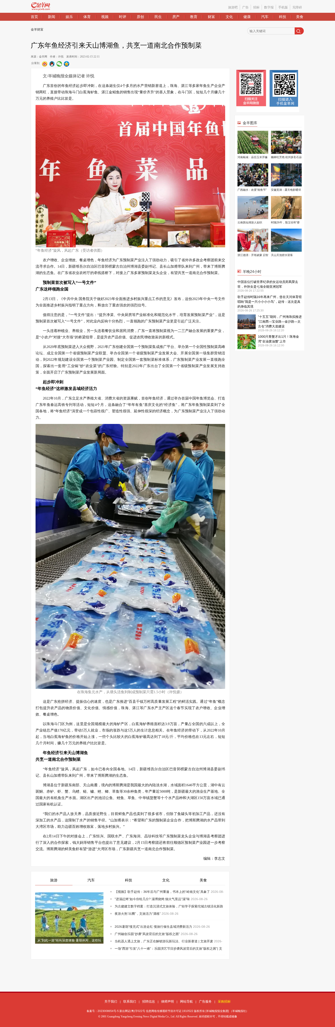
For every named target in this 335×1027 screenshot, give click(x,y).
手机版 (283, 7)
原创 (140, 17)
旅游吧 (233, 7)
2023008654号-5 (108, 1011)
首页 (34, 17)
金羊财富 (37, 29)
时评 (122, 17)
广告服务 (205, 1001)
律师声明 (167, 1001)
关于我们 (110, 1001)
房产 (176, 17)
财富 (211, 17)
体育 (87, 17)
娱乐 (69, 17)
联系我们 (129, 1001)
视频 (104, 17)
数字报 (269, 7)
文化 (229, 17)
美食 (299, 17)
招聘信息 (148, 1001)
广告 (245, 7)
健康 (247, 17)
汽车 (264, 17)
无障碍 (297, 7)
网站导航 (186, 1001)
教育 (193, 17)
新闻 (51, 17)
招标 (256, 7)
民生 (158, 17)
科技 (282, 17)
